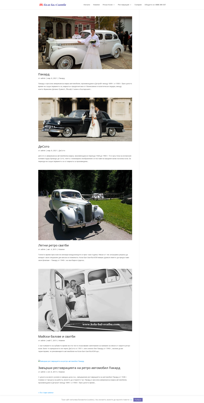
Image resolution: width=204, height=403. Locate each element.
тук (131, 399)
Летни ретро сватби (53, 245)
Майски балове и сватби (56, 336)
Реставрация (123, 5)
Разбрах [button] (138, 400)
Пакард (43, 74)
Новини (96, 5)
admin (43, 78)
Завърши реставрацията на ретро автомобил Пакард (79, 368)
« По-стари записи (45, 392)
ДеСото (43, 146)
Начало (87, 5)
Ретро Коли (108, 5)
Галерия (138, 5)
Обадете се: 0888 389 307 (155, 5)
